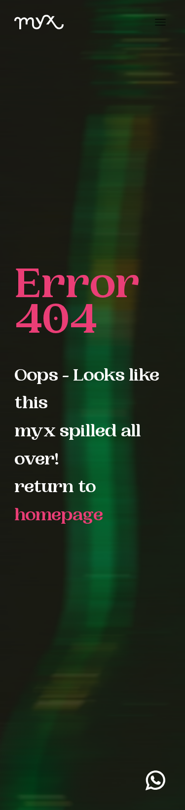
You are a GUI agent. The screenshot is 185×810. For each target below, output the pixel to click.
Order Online (141, 788)
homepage (58, 516)
